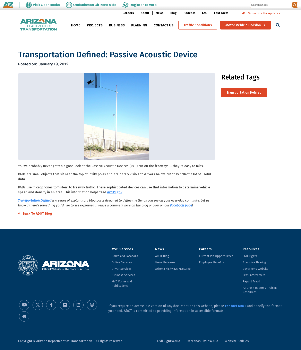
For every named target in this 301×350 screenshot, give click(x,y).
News (160, 13)
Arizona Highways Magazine (173, 269)
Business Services (123, 275)
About (145, 13)
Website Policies (237, 341)
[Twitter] (38, 305)
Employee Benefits (211, 262)
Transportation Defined (34, 200)
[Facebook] (51, 305)
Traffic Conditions (197, 25)
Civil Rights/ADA (168, 341)
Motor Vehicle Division (243, 25)
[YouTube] (24, 305)
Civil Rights (250, 256)
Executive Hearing (254, 262)
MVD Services (122, 249)
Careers (128, 13)
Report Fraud (251, 281)
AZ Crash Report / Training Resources (260, 290)
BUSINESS (117, 25)
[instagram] (92, 305)
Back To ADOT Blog (37, 213)
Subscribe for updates (264, 13)
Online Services (122, 262)
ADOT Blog (162, 256)
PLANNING (139, 25)
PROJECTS (95, 25)
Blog (173, 13)
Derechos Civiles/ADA (202, 341)
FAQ (204, 13)
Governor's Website (255, 269)
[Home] (38, 25)
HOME (75, 25)
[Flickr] (65, 305)
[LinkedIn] (78, 305)
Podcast (189, 13)
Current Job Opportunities (216, 256)
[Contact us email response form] (24, 316)
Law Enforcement (254, 275)
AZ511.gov (114, 192)
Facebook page (181, 205)
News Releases (165, 262)
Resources (251, 249)
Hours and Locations (125, 256)
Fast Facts (221, 13)
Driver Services (121, 269)
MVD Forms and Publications (122, 284)
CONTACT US (163, 25)
